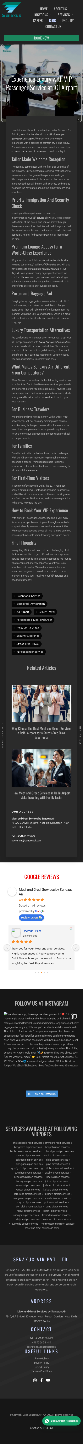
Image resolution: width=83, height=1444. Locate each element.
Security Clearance (27, 635)
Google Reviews (41, 877)
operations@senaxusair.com (26, 840)
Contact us (53, 26)
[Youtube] (48, 1380)
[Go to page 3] (35, 972)
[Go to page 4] (38, 972)
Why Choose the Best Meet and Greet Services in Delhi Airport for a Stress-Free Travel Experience (41, 733)
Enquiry (68, 20)
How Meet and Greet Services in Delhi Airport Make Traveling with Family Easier (41, 795)
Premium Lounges (27, 628)
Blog (52, 20)
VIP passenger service (29, 651)
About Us (60, 8)
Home (43, 8)
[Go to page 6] (44, 972)
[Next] (76, 947)
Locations (41, 14)
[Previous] (7, 947)
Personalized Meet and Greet (34, 619)
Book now (41, 37)
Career (38, 20)
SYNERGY (48, 1427)
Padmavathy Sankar (36, 931)
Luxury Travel (47, 612)
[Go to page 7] (47, 972)
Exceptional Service (28, 596)
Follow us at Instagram (41, 1003)
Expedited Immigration (30, 603)
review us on (29, 917)
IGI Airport (22, 612)
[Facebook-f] (41, 1380)
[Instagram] (35, 1380)
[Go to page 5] (41, 973)
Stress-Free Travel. (27, 644)
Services (64, 14)
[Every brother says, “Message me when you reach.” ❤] (41, 1049)
